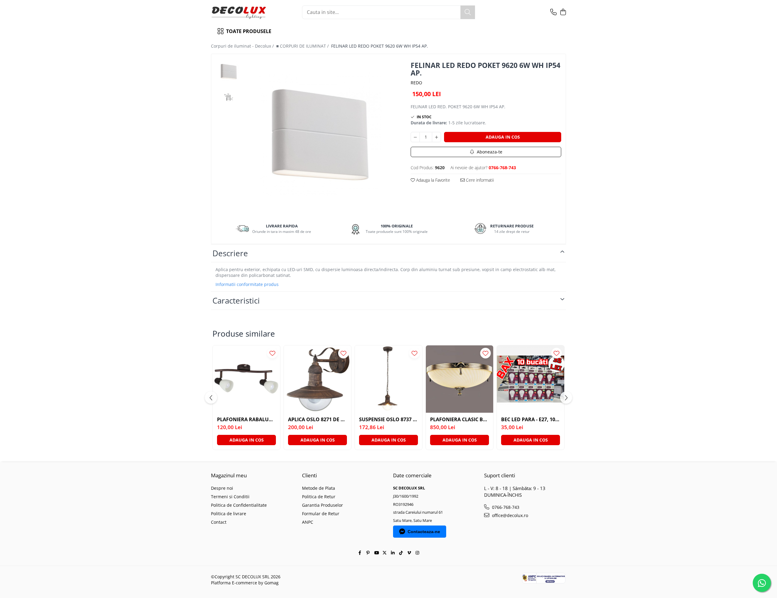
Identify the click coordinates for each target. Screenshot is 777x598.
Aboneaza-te (489, 152)
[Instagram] (417, 553)
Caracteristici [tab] (236, 300)
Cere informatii (479, 180)
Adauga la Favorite (432, 180)
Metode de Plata (318, 488)
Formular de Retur (320, 513)
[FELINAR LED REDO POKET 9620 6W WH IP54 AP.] (320, 134)
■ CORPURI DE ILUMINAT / (303, 46)
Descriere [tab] (230, 253)
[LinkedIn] (392, 553)
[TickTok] (401, 553)
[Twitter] (384, 553)
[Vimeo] (409, 553)
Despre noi (222, 488)
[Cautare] (467, 12)
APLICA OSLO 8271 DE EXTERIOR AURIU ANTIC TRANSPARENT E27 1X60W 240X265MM (317, 419)
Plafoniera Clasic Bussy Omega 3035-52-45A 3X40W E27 (459, 419)
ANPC (307, 522)
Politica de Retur (318, 496)
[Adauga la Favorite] (272, 353)
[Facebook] (360, 553)
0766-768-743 (505, 507)
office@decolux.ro (509, 515)
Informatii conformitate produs (247, 284)
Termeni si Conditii (230, 496)
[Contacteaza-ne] (553, 12)
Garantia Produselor (322, 505)
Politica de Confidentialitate (239, 505)
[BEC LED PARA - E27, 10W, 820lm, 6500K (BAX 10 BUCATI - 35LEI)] (530, 379)
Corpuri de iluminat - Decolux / (243, 46)
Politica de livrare (228, 513)
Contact (218, 522)
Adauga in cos (503, 137)
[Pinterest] (368, 553)
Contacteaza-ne (424, 531)
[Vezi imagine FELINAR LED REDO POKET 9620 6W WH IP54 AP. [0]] (228, 71)
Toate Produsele (248, 31)
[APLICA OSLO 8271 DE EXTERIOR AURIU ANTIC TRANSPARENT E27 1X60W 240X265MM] (317, 379)
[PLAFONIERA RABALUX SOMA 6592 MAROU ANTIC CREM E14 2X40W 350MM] (246, 379)
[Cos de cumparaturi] (563, 12)
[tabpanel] (320, 134)
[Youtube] (376, 553)
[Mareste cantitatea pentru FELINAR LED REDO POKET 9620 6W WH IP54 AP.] (436, 137)
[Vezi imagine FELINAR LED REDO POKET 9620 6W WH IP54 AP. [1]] (228, 97)
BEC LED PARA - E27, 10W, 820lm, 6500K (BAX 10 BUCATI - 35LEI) (530, 419)
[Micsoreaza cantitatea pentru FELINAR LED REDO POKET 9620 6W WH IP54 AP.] (415, 137)
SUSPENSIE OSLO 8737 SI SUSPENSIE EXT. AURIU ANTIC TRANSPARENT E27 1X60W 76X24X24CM (388, 419)
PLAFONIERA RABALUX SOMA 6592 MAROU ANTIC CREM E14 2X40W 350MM (246, 419)
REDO (416, 83)
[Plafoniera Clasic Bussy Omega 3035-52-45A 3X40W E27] (459, 379)
